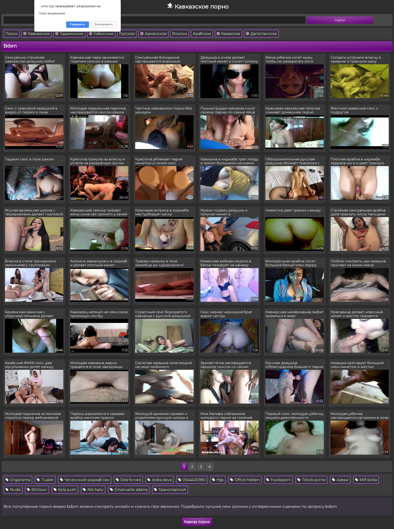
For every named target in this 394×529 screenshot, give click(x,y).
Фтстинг (39, 489)
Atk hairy (95, 489)
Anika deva (161, 480)
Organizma (19, 480)
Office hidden (247, 480)
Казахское (230, 33)
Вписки (179, 33)
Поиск (11, 33)
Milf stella (368, 480)
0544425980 (194, 480)
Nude (15, 489)
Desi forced (130, 480)
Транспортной (172, 489)
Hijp (220, 480)
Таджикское (71, 33)
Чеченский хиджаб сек (86, 480)
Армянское (155, 33)
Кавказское (38, 33)
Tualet (47, 480)
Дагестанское (263, 33)
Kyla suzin (66, 489)
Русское (127, 33)
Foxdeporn (280, 480)
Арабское (202, 33)
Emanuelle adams (131, 489)
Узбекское (103, 33)
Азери (342, 480)
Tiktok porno (313, 480)
